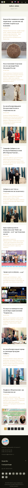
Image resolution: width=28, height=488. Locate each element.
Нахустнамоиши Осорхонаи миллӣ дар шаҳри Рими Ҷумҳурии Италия (12, 66)
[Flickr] (6, 477)
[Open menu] (25, 2)
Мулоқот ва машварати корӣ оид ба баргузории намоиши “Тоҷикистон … (13, 311)
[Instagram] (10, 473)
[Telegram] (13, 473)
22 (19, 428)
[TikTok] (24, 473)
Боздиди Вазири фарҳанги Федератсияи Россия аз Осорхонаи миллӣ (12, 108)
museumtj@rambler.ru (8, 454)
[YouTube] (3, 477)
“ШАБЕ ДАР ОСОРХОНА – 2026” (13, 272)
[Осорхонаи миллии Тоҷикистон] (3, 2)
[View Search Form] (22, 2)
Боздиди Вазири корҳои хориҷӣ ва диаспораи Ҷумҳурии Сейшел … (13, 351)
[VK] (17, 473)
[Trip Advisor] (20, 473)
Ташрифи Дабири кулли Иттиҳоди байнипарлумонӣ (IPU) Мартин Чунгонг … (12, 150)
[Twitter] (6, 473)
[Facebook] (3, 473)
